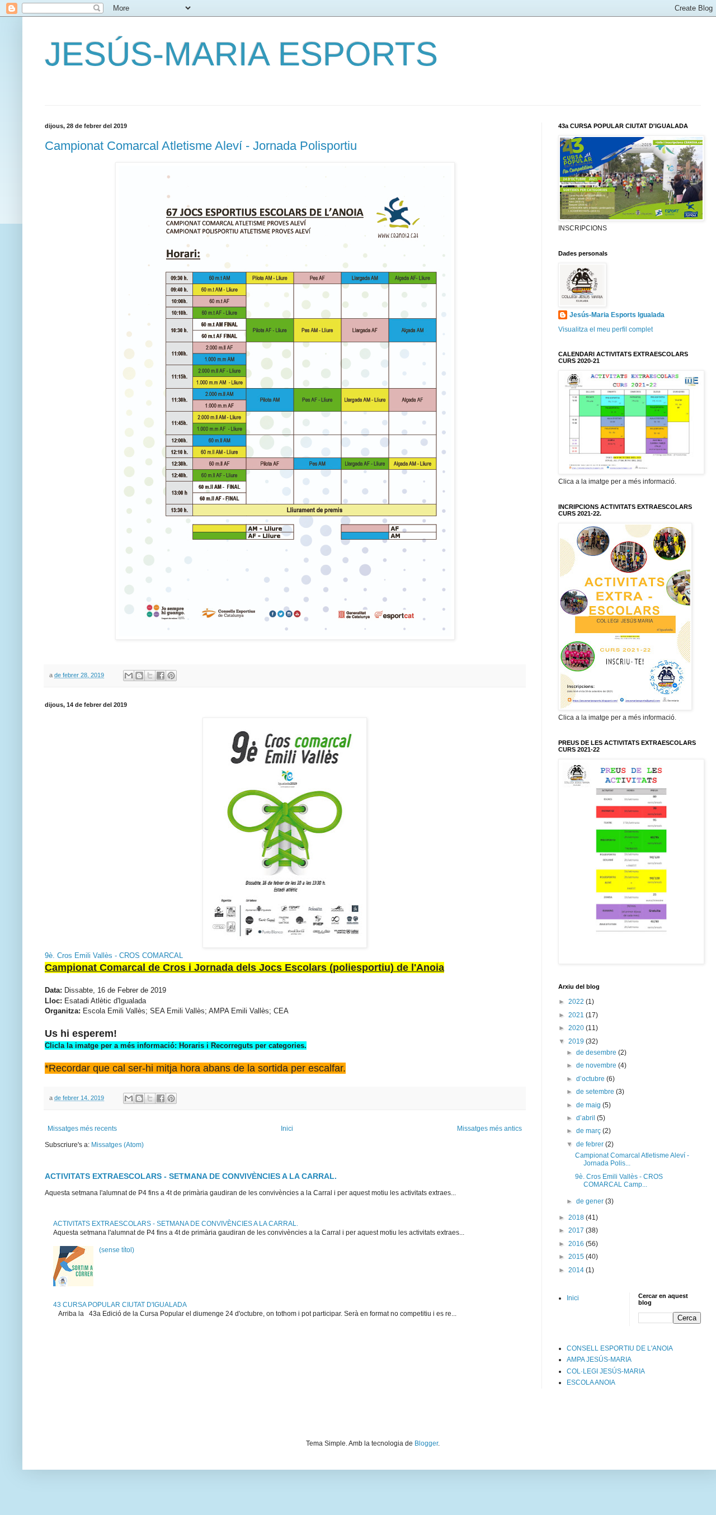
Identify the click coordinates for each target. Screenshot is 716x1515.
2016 (577, 1244)
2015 (577, 1257)
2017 (577, 1230)
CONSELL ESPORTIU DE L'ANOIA (620, 1348)
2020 (577, 1028)
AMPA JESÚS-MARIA (599, 1359)
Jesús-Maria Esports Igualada (617, 315)
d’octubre (591, 1079)
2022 (577, 1002)
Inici (287, 1128)
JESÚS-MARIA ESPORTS (241, 54)
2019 (577, 1041)
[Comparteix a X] (150, 675)
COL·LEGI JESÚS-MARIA (606, 1371)
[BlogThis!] (139, 675)
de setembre (596, 1092)
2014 (577, 1270)
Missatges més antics (489, 1128)
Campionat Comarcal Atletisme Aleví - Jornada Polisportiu (201, 146)
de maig (589, 1105)
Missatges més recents (82, 1128)
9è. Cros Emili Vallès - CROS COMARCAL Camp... (619, 1180)
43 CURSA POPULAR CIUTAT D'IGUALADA (120, 1305)
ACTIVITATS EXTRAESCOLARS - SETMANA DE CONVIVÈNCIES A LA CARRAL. (191, 1176)
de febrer (590, 1144)
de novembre (597, 1065)
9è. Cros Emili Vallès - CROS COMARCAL (114, 955)
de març (589, 1131)
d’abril (586, 1118)
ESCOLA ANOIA (591, 1382)
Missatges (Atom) (117, 1145)
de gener (590, 1201)
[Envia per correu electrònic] (128, 675)
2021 (577, 1015)
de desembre (597, 1052)
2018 (577, 1217)
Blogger (426, 1443)
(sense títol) (116, 1250)
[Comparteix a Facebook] (160, 675)
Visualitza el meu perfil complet (605, 329)
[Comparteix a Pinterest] (171, 675)
